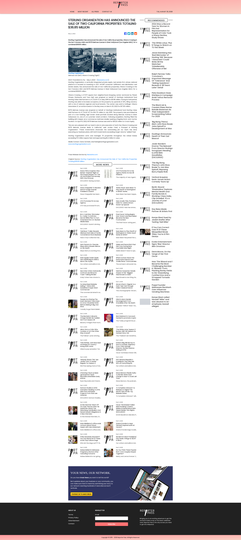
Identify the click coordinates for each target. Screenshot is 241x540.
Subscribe (111, 524)
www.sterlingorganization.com (79, 144)
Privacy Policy (73, 518)
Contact (71, 524)
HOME (72, 12)
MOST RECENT (83, 12)
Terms (70, 515)
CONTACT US (107, 12)
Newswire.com (103, 80)
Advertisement (73, 521)
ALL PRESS (95, 12)
